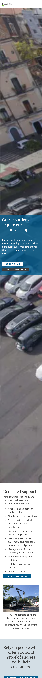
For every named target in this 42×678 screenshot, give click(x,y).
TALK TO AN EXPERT (15, 269)
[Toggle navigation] (37, 4)
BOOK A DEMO (12, 264)
